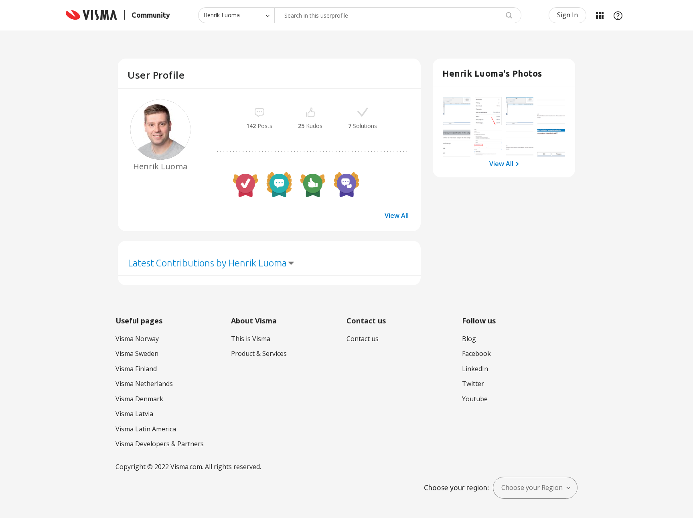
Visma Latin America (146, 429)
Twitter (473, 383)
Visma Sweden (137, 353)
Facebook (476, 353)
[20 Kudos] (313, 184)
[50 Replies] (346, 184)
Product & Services (259, 353)
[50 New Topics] (279, 184)
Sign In (567, 14)
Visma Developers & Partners (160, 443)
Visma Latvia (134, 413)
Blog (469, 338)
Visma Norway (137, 338)
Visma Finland (136, 368)
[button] (456, 111)
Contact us (362, 338)
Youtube (475, 398)
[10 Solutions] (245, 184)
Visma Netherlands (144, 383)
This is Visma (250, 338)
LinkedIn (475, 368)
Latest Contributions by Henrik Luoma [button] (207, 263)
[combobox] (397, 15)
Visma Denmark (139, 398)
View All (397, 215)
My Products (599, 15)
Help (618, 15)
